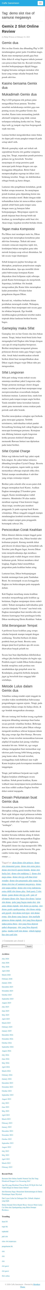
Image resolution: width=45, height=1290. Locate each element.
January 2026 (6, 983)
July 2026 (5, 958)
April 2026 (6, 971)
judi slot (5, 1236)
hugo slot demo (27, 898)
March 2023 (6, 1119)
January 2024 (6, 1079)
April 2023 (6, 1115)
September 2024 (7, 1047)
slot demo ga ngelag (29, 905)
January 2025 (6, 1031)
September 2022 (7, 1143)
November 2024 (7, 1039)
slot (3, 1251)
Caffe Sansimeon (10, 3)
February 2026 (7, 979)
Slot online (6, 1276)
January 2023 (6, 1127)
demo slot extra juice (30, 866)
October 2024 (7, 1043)
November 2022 (7, 1135)
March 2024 (6, 1071)
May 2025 (5, 1015)
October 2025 (7, 995)
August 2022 (6, 1147)
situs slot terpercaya (9, 1241)
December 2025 (7, 987)
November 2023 (7, 1087)
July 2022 (5, 1151)
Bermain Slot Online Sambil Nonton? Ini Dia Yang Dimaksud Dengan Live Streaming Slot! (20, 1179)
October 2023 (7, 1091)
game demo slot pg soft (18, 894)
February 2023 (7, 1123)
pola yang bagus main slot (24, 902)
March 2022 (6, 1163)
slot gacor (5, 1266)
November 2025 (7, 991)
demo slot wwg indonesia (29, 887)
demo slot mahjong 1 (21, 873)
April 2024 (6, 1067)
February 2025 (7, 1027)
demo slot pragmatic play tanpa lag (25, 880)
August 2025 (6, 1003)
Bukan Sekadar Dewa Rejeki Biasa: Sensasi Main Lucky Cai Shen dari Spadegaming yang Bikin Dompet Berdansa (22, 1207)
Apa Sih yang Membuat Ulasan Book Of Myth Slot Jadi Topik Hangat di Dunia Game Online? (22, 1186)
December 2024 (7, 1035)
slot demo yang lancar (18, 916)
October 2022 (7, 1139)
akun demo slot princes (22, 862)
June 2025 (5, 1011)
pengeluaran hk (7, 1246)
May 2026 (5, 966)
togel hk (5, 1226)
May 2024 (5, 1063)
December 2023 (7, 1083)
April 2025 (6, 1019)
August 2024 (6, 1051)
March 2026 (6, 975)
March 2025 (6, 1023)
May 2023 (5, 1111)
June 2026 (5, 962)
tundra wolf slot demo (18, 930)
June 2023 (5, 1107)
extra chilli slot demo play (13, 891)
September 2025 (7, 999)
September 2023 (7, 1095)
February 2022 (7, 1167)
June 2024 (5, 1059)
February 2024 (7, 1075)
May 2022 (5, 1155)
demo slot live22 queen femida (16, 869)
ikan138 (5, 1221)
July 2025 (5, 1007)
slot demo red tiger (21, 912)
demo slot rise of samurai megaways (18, 884)
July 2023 (5, 1103)
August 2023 (6, 1099)
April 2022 (6, 1159)
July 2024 (5, 1055)
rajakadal (5, 1231)
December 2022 (7, 1131)
